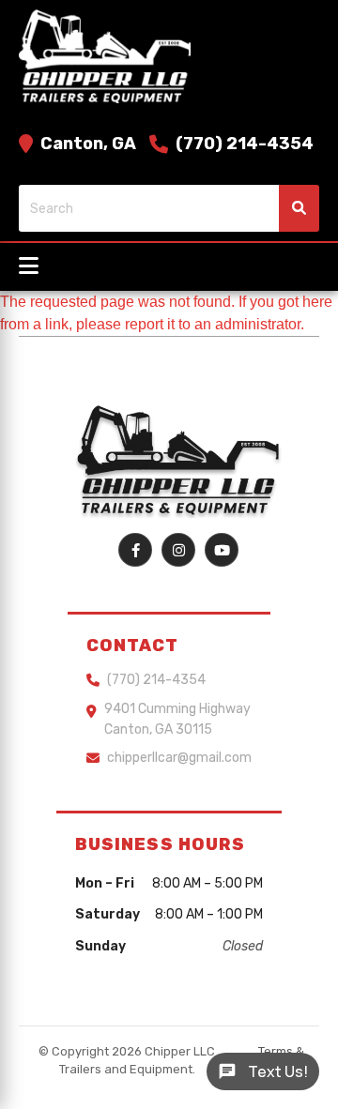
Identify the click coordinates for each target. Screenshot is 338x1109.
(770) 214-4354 (245, 143)
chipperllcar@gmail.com (179, 758)
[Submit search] (299, 208)
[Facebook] (135, 550)
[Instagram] (178, 550)
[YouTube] (221, 550)
